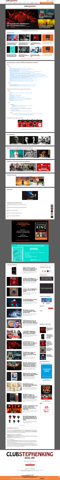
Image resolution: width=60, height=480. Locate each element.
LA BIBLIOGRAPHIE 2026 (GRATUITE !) (46, 2)
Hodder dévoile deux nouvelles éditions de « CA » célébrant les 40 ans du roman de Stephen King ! (30, 269)
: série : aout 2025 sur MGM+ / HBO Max (16, 97)
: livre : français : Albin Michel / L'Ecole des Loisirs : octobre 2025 (28, 76)
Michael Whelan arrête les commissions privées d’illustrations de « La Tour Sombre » (30, 385)
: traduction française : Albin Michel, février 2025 (21, 69)
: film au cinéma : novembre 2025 (15, 100)
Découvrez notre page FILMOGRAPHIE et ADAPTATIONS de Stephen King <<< (23, 114)
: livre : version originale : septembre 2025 (25, 73)
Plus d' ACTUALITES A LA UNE (49, 32)
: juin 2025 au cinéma (14, 96)
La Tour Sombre (25, 382)
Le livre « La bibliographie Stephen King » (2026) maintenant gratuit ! (47, 43)
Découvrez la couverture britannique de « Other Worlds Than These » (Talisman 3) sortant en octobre (12, 43)
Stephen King (15, 2)
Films (23, 308)
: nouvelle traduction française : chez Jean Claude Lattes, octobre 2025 (20, 78)
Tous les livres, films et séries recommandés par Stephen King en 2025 (35, 55)
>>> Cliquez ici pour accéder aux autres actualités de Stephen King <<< (30, 58)
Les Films (24, 2)
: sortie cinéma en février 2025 (15, 95)
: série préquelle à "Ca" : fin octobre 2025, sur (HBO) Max (19, 99)
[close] (59, 476)
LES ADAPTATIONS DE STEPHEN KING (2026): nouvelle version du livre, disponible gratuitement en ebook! (11, 55)
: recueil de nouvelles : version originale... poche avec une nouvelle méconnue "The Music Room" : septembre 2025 (27, 74)
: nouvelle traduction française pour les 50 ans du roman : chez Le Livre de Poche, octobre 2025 (23, 79)
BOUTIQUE (36, 2)
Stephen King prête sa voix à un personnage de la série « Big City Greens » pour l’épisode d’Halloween (30, 322)
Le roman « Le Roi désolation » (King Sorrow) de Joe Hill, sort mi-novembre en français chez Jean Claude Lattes (30, 407)
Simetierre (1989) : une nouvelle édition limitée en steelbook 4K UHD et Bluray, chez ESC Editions (30, 374)
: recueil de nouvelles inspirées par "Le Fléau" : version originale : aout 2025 (24, 71)
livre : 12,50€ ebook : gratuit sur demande (46, 380)
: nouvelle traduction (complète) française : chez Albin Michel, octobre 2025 (20, 80)
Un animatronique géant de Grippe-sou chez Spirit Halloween (30, 300)
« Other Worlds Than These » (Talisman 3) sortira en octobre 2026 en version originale (24, 55)
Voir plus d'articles (22, 425)
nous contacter (37, 470)
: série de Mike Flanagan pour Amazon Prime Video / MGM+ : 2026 (20, 110)
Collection (24, 266)
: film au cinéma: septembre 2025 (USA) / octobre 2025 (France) (20, 98)
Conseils (20, 41)
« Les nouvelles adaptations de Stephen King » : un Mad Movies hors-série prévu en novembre (29, 332)
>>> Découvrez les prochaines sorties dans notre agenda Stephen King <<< (30, 129)
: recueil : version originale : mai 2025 (18, 70)
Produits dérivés (25, 298)
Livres (8, 41)
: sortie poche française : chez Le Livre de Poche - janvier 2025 (19, 68)
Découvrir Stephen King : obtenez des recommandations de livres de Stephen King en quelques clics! (24, 43)
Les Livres (20, 2)
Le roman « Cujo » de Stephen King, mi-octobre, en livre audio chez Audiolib (30, 290)
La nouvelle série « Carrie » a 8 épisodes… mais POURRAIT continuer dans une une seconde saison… (29, 354)
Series (24, 319)
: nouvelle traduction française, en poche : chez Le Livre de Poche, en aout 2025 (21, 72)
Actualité (10, 2)
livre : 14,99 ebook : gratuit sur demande (46, 401)
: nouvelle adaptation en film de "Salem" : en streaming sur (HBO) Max (20, 92)
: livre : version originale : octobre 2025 (22, 77)
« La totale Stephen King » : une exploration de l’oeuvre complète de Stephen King (35, 43)
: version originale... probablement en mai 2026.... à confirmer (21, 85)
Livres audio (24, 277)
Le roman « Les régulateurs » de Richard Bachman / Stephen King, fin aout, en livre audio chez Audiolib (30, 279)
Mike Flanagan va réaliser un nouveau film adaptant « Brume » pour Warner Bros (29, 311)
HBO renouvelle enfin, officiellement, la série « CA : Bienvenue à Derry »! (50, 329)
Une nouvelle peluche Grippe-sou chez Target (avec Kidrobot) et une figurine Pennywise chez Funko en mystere (30, 418)
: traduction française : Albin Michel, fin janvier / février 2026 (22, 84)
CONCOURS (32, 2)
